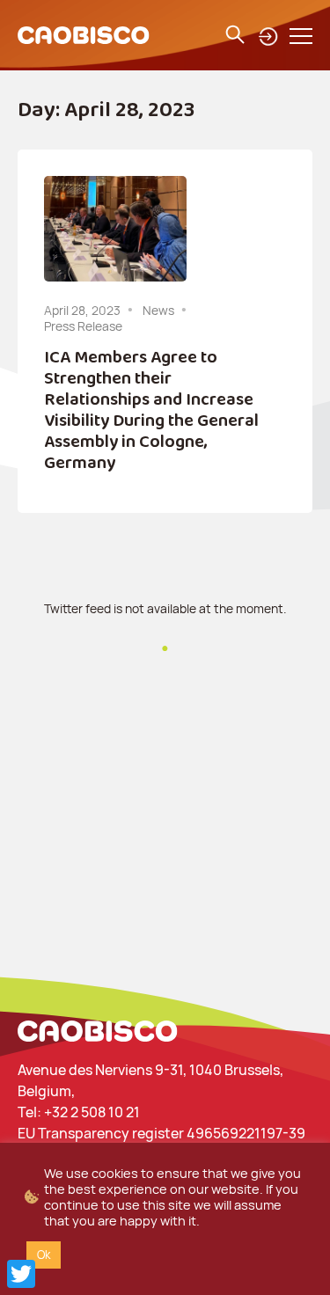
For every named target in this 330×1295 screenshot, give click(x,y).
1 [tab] (165, 666)
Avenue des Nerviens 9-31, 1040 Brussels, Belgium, (150, 1080)
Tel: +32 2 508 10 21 (79, 1112)
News (158, 310)
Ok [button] (43, 1254)
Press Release (83, 325)
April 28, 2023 (82, 310)
